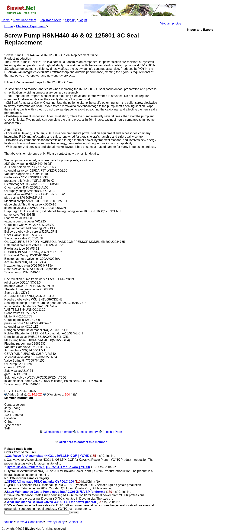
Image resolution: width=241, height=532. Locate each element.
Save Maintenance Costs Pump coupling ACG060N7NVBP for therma (56, 491)
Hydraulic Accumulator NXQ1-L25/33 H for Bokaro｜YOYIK (48, 467)
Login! (83, 20)
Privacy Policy (55, 522)
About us (7, 522)
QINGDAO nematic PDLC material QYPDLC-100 (40, 481)
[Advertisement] (200, 197)
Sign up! (70, 20)
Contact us (75, 522)
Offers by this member (58, 431)
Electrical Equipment (31, 26)
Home (6, 20)
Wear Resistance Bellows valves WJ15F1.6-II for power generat (51, 502)
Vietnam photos (170, 23)
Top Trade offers (50, 20)
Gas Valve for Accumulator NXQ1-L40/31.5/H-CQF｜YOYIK (48, 455)
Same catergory (87, 431)
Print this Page (112, 431)
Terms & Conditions (29, 522)
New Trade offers (24, 20)
